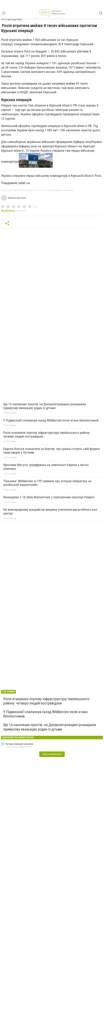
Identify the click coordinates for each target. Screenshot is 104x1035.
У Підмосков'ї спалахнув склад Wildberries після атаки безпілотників (50, 420)
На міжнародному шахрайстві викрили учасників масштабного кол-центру (50, 511)
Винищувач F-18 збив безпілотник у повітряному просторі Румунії (48, 497)
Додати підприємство (52, 754)
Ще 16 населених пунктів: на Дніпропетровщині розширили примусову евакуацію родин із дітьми (44, 406)
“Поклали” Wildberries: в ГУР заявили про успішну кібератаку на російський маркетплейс (47, 483)
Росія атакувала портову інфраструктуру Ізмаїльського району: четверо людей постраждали (46, 434)
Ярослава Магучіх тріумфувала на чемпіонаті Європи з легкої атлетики (45, 467)
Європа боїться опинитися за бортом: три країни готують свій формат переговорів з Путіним (51, 451)
